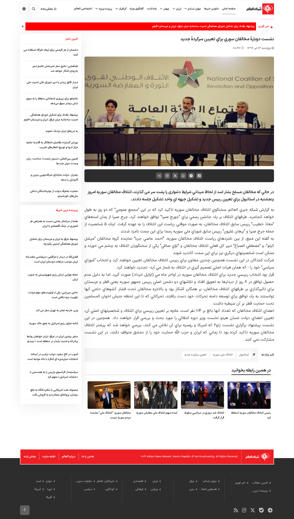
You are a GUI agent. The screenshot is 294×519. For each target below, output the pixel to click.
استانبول (244, 355)
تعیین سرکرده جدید (195, 355)
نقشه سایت (48, 456)
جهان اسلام (194, 9)
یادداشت (152, 9)
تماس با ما (88, 456)
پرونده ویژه (105, 9)
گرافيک (122, 9)
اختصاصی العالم (83, 9)
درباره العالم (68, 456)
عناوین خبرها (211, 9)
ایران (178, 9)
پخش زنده (30, 456)
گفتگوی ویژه (137, 9)
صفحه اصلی (229, 9)
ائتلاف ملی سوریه (223, 355)
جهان (166, 9)
